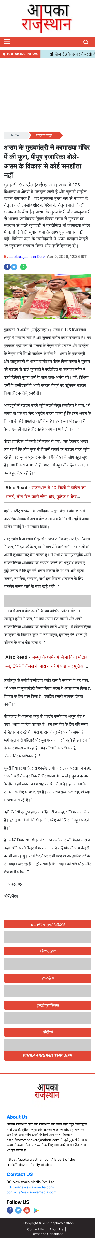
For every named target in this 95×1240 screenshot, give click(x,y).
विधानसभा (48, 1046)
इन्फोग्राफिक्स (47, 1100)
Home (14, 135)
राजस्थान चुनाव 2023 (47, 924)
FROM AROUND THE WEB (47, 1150)
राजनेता (47, 1073)
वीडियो (47, 1127)
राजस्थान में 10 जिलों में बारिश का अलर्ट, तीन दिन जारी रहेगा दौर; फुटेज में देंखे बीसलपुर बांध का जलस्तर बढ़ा (45, 496)
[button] (7, 42)
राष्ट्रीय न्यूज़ (44, 135)
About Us (17, 1211)
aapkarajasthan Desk (27, 256)
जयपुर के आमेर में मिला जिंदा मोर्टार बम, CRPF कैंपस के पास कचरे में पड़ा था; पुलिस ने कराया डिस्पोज (46, 666)
